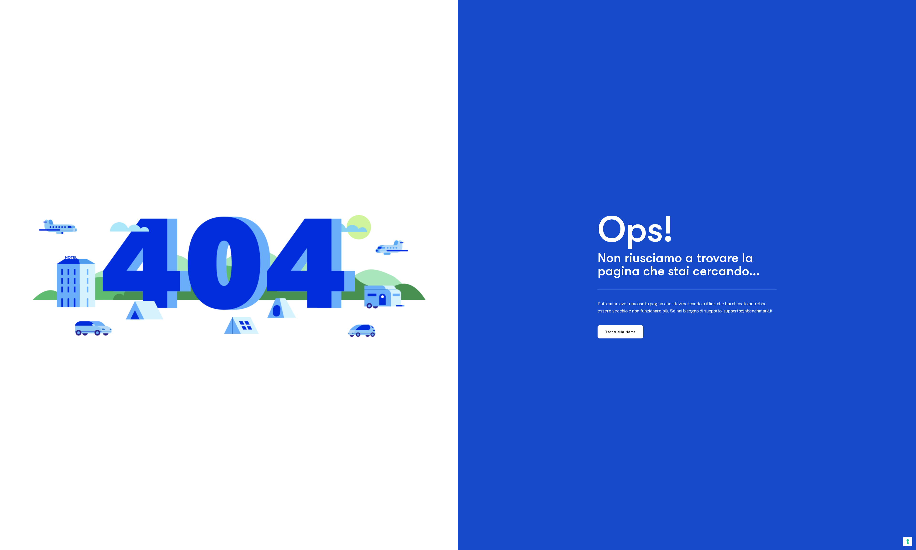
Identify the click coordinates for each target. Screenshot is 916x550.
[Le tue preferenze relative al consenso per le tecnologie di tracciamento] (907, 541)
